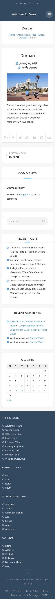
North (8, 483)
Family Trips (11, 438)
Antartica (9, 529)
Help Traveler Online (24, 14)
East (7, 475)
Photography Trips (14, 446)
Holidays (9, 558)
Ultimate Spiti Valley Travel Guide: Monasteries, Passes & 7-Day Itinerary (28, 293)
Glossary (46, 591)
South (8, 487)
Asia (7, 516)
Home (12, 34)
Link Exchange (31, 595)
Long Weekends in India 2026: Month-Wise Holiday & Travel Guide (28, 329)
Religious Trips (12, 450)
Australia (9, 504)
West (8, 479)
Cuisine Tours (12, 430)
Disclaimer (18, 591)
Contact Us (10, 554)
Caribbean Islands (14, 512)
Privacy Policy (32, 591)
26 (21, 390)
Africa (41, 34)
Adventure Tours (13, 425)
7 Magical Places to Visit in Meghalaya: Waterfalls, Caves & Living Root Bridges (26, 272)
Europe (8, 521)
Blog (7, 566)
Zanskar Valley (36, 338)
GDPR (45, 595)
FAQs (7, 591)
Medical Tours (12, 454)
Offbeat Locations (14, 434)
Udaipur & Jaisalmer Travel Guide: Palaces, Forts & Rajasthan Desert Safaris (27, 251)
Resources (16, 595)
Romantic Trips (12, 442)
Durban (23, 37)
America (9, 508)
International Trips (26, 34)
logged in (25, 194)
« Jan (9, 400)
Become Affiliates (14, 562)
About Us (9, 550)
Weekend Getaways (15, 458)
